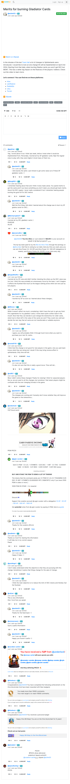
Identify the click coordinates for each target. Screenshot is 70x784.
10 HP (58, 501)
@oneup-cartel (29, 655)
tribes (17, 102)
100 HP (15, 503)
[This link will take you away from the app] (37, 442)
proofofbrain (43, 102)
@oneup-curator (41, 660)
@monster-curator (27, 660)
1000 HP (29, 503)
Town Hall (26, 62)
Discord (51, 671)
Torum (9, 91)
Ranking (50, 700)
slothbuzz (58, 102)
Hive (8, 81)
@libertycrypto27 (14, 216)
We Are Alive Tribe (42, 245)
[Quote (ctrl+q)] (15, 116)
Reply (63, 137)
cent (35, 102)
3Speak (8, 97)
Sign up (60, 2)
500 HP (22, 503)
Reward (62, 145)
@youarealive (17, 233)
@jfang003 (12, 181)
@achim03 (12, 13)
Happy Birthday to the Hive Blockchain (33, 735)
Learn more (10, 671)
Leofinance (11, 84)
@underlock (12, 406)
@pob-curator (31, 662)
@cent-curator (42, 662)
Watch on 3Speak (12, 57)
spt (5, 105)
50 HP (64, 501)
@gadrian (11, 149)
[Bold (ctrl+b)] (5, 116)
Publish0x (10, 86)
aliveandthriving (26, 102)
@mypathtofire (13, 275)
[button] (66, 2)
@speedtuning (13, 766)
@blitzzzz (11, 307)
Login (54, 2)
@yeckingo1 (12, 563)
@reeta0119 (12, 343)
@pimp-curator (53, 660)
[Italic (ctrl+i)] (8, 116)
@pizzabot (12, 745)
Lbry (8, 89)
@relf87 (11, 373)
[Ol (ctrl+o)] (18, 116)
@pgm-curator (17, 459)
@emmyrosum (13, 621)
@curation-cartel (14, 647)
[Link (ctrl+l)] (25, 116)
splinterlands (8, 102)
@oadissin (11, 533)
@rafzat (11, 593)
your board (25, 700)
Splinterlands (61, 13)
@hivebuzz (12, 680)
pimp (51, 102)
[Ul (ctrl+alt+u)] (21, 116)
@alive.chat (17, 247)
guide (62, 507)
